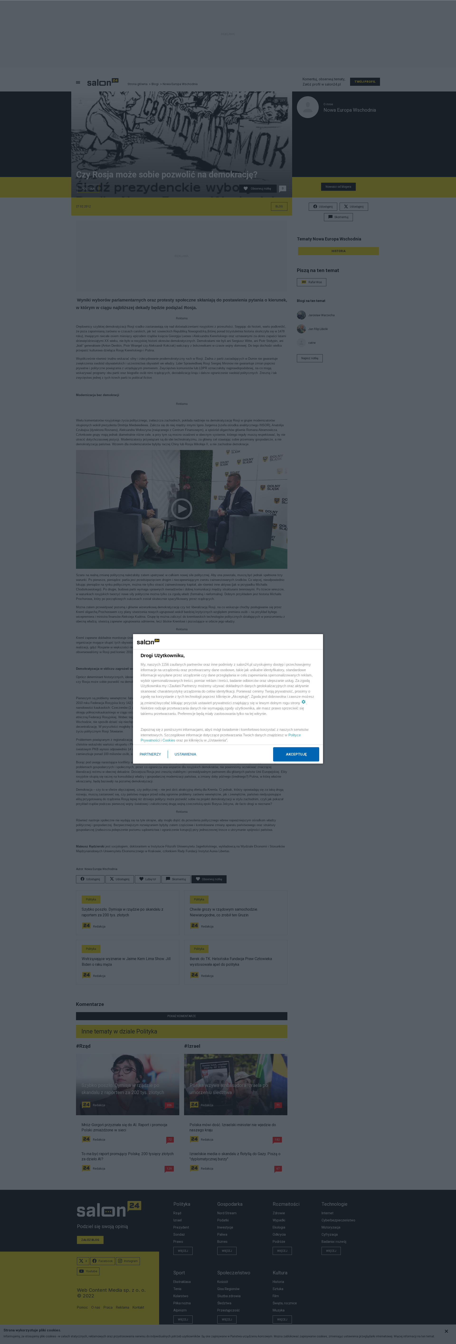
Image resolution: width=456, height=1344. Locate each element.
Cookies (168, 740)
